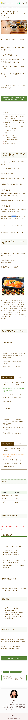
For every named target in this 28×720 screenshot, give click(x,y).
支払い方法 (9, 141)
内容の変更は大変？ (12, 137)
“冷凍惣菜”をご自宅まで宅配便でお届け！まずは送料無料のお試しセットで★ (14, 98)
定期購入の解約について (13, 139)
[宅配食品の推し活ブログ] (11, 3)
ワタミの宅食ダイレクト (16, 671)
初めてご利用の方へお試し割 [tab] (7, 444)
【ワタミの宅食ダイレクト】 (14, 658)
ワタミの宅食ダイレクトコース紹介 (14, 127)
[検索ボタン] (23, 3)
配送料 (6, 133)
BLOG (15, 715)
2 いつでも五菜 (11, 130)
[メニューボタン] (26, 3)
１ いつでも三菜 (11, 128)
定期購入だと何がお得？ (11, 135)
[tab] (7, 377)
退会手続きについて (10, 143)
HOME (12, 715)
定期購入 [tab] (20, 443)
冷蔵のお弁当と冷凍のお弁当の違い (15, 120)
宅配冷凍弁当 (6, 671)
